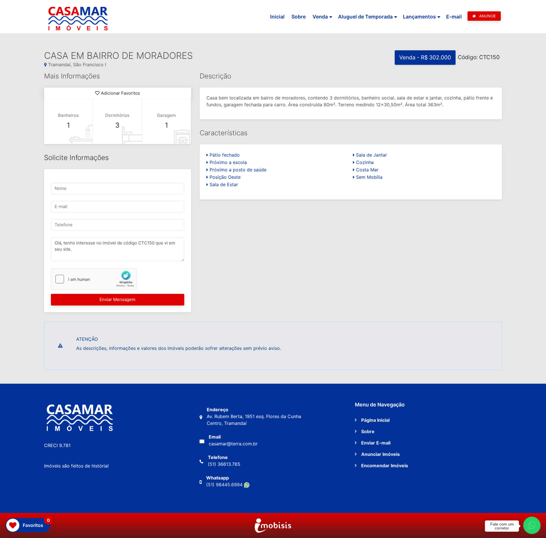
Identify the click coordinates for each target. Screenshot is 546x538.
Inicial (277, 17)
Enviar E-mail (375, 443)
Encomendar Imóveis (384, 465)
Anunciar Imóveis (380, 454)
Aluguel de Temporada (365, 17)
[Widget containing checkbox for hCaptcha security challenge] (94, 279)
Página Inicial (375, 420)
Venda (320, 17)
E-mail (454, 17)
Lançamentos (419, 17)
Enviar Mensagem (117, 299)
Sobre (298, 17)
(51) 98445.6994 (225, 484)
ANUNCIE (487, 16)
